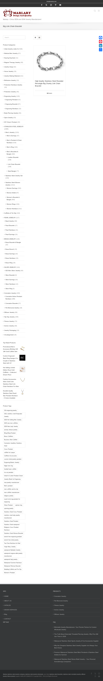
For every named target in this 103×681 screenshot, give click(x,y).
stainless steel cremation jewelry (72, 674)
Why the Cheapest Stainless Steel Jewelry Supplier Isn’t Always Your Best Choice (76, 647)
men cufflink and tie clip (11, 489)
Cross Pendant (8, 449)
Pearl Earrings (9, 234)
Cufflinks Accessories (10, 456)
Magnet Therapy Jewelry (12, 62)
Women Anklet (11, 193)
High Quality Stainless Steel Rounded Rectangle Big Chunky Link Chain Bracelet (49, 83)
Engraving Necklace (11, 108)
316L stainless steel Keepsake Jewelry (13, 415)
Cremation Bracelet (11, 303)
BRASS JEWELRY (10, 239)
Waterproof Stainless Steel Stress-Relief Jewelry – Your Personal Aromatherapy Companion (74, 660)
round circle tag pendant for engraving (12, 500)
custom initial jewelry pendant (12, 459)
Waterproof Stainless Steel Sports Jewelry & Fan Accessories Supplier (76, 641)
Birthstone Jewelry (10, 80)
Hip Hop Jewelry (9, 317)
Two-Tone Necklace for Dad (12, 543)
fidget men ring (8, 466)
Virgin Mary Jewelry (10, 546)
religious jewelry (8, 496)
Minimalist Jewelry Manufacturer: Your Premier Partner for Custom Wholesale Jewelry (75, 628)
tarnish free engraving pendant (13, 536)
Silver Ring (8, 288)
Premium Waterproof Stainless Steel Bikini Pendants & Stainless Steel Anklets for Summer (76, 654)
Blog (5, 614)
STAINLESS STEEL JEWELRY (13, 126)
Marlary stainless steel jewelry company (14, 674)
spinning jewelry (8, 508)
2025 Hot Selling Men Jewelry (12, 420)
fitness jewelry (11, 676)
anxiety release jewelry (10, 429)
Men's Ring (10, 147)
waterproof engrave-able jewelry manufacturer (13, 555)
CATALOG (7, 605)
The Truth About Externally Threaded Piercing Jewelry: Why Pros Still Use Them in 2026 (76, 635)
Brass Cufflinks (8, 436)
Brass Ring (8, 263)
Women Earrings (12, 188)
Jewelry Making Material (12, 76)
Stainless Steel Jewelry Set (14, 175)
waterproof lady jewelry (10, 559)
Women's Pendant (9, 572)
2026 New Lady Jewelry (11, 426)
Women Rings (11, 204)
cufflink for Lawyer (9, 452)
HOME (6, 596)
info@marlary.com (51, 1)
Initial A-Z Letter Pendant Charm (13, 475)
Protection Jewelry (10, 91)
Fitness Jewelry (9, 321)
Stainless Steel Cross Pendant (13, 512)
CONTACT (7, 619)
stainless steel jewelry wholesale (34, 674)
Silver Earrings (10, 279)
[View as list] (39, 38)
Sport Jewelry (8, 117)
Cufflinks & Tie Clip (10, 213)
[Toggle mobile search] (95, 11)
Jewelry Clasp (8, 67)
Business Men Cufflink (10, 439)
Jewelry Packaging (10, 330)
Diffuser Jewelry (9, 312)
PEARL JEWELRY (10, 217)
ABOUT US (7, 601)
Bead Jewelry (9, 221)
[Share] (101, 50)
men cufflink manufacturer (11, 492)
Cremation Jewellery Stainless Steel (13, 444)
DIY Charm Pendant (10, 122)
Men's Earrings (11, 135)
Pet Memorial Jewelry (12, 308)
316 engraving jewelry (10, 410)
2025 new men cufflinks (11, 423)
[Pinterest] (101, 42)
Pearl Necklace (10, 230)
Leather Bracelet (13, 157)
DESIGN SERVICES (10, 610)
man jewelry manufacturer (11, 482)
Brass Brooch (9, 249)
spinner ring (18, 505)
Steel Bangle (12, 171)
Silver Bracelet (10, 275)
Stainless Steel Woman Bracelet (13, 533)
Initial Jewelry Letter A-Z (12, 49)
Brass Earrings (10, 254)
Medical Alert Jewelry (11, 53)
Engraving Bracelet (11, 104)
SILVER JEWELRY (10, 267)
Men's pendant (8, 486)
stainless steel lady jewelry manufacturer (12, 517)
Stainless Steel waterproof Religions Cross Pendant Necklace (11, 527)
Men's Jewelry (9, 132)
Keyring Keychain (9, 58)
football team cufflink (10, 469)
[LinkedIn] (101, 46)
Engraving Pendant (11, 99)
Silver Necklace (10, 284)
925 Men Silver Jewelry (12, 270)
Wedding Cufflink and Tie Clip (12, 569)
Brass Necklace (10, 258)
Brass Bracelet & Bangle (13, 242)
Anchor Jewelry (9, 326)
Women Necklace (12, 208)
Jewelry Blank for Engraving (12, 479)
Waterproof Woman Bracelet (12, 566)
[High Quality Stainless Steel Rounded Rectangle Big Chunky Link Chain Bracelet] (49, 62)
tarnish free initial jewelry (11, 540)
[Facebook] (101, 38)
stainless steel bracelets (56, 674)
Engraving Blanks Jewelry (11, 462)
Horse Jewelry (8, 71)
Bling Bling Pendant (10, 433)
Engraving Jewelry (10, 96)
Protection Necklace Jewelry (13, 85)
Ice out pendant (8, 472)
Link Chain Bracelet (14, 164)
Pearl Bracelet (9, 225)
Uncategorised (8, 335)
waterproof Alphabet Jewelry (12, 550)
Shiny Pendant (8, 505)
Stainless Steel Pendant (11, 521)
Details (50, 93)
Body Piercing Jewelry (11, 113)
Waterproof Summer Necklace (13, 562)
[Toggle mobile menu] (99, 11)
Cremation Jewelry (10, 293)
